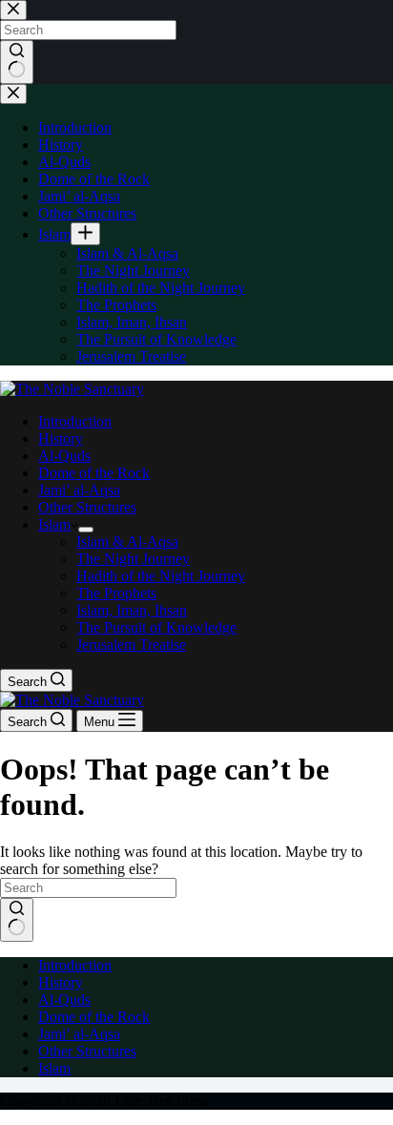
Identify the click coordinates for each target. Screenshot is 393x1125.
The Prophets (116, 593)
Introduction (75, 421)
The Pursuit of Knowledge (156, 627)
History (60, 438)
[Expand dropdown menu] (85, 529)
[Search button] (16, 920)
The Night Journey (133, 559)
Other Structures (87, 507)
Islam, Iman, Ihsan (131, 610)
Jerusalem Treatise (131, 644)
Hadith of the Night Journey (160, 576)
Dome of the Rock (94, 473)
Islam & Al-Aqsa (127, 541)
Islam (54, 524)
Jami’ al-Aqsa (79, 490)
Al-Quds (64, 456)
